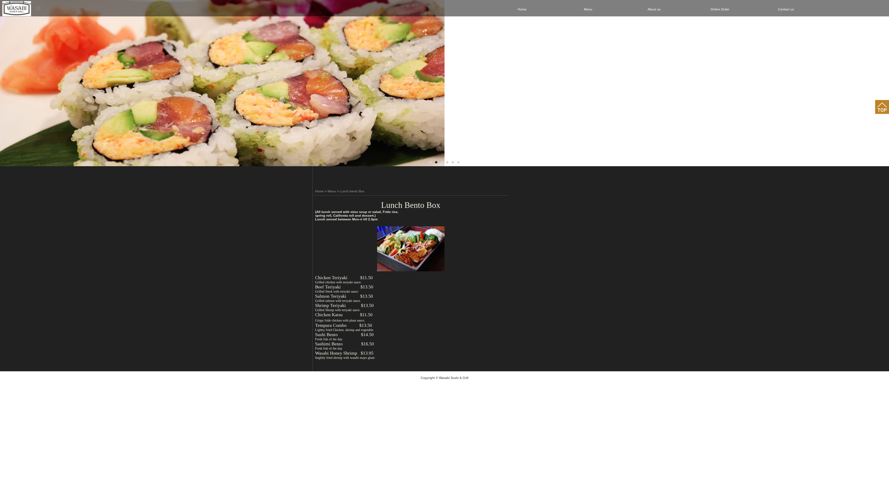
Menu (332, 191)
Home (319, 191)
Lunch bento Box (352, 191)
